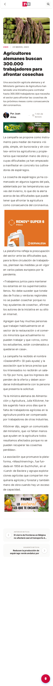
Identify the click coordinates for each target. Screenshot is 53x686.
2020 (5, 47)
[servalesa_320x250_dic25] (26, 227)
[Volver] (5, 4)
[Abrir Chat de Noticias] (45, 678)
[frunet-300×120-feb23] (26, 502)
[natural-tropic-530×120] (26, 127)
